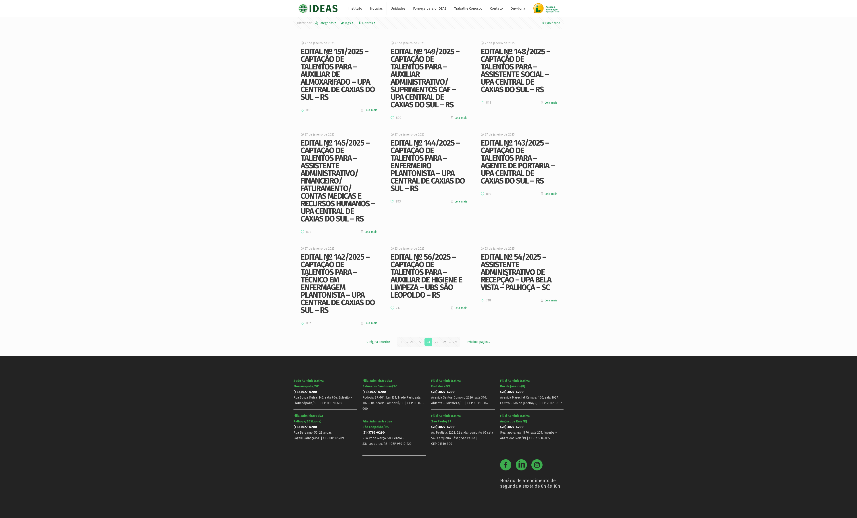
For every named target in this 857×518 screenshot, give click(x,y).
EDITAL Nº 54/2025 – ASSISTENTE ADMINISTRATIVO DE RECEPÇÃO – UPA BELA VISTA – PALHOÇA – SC (516, 272)
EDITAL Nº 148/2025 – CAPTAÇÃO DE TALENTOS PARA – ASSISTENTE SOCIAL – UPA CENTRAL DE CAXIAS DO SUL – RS (515, 70)
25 (444, 342)
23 (428, 342)
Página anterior (379, 342)
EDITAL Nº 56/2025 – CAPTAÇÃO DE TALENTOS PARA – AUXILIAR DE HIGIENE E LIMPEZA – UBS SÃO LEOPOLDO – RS (426, 276)
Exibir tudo (552, 23)
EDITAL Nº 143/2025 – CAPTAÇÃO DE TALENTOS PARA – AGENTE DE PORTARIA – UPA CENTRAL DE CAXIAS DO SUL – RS (518, 162)
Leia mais (370, 110)
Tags (348, 23)
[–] (548, 10)
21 (411, 342)
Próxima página (478, 342)
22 (420, 342)
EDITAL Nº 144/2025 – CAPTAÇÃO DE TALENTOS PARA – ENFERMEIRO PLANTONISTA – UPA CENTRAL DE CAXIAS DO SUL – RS (428, 165)
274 (455, 342)
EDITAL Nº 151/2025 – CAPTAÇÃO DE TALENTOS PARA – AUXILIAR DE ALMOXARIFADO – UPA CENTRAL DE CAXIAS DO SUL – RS (338, 74)
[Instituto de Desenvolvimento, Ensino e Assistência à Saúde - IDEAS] (318, 8)
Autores (367, 23)
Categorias (326, 23)
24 (436, 342)
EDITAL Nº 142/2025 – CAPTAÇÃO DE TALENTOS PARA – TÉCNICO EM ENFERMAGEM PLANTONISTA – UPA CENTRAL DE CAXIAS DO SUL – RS (338, 283)
